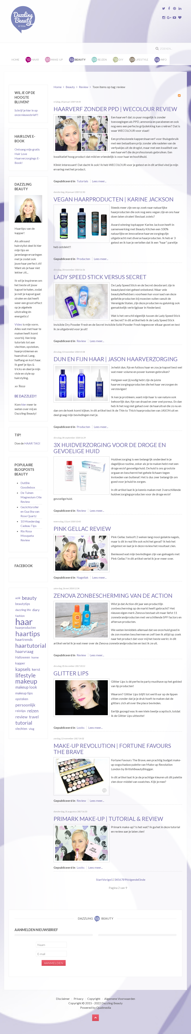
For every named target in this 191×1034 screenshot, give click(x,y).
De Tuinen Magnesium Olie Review (31, 497)
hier (23, 404)
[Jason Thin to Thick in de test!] (81, 383)
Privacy (78, 998)
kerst (36, 669)
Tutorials (82, 181)
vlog (31, 728)
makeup (26, 681)
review (21, 716)
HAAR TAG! (32, 443)
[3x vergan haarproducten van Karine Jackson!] (81, 223)
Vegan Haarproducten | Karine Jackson (113, 199)
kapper (20, 663)
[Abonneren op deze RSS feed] (179, 95)
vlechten (21, 729)
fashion (20, 615)
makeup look (26, 687)
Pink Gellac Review (82, 528)
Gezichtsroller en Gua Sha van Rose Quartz (30, 511)
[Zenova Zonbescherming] (81, 619)
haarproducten (25, 628)
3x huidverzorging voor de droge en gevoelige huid (110, 447)
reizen (32, 710)
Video (18, 324)
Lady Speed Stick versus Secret (100, 277)
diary (36, 610)
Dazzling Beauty (112, 1003)
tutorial (23, 723)
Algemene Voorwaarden (119, 998)
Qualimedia (103, 1007)
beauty (29, 598)
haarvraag (24, 651)
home (35, 657)
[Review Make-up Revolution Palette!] (81, 776)
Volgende (132, 879)
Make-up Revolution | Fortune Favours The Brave (112, 748)
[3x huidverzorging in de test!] (81, 475)
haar (24, 622)
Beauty (70, 87)
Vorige (106, 879)
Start (99, 879)
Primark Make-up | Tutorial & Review (108, 818)
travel (34, 717)
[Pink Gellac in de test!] (81, 552)
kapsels (22, 669)
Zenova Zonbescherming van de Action (113, 595)
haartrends (24, 639)
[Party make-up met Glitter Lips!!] (81, 697)
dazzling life (23, 609)
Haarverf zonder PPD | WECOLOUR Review (115, 109)
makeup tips (24, 693)
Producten (83, 258)
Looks (80, 727)
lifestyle (25, 675)
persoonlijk (25, 705)
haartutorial (30, 645)
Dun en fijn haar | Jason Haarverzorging (116, 359)
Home (15, 59)
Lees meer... (99, 181)
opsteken (21, 699)
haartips (27, 634)
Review (83, 87)
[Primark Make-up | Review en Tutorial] (81, 842)
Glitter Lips (71, 673)
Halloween (22, 657)
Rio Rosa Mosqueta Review (27, 535)
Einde (141, 879)
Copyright (93, 998)
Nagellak (82, 577)
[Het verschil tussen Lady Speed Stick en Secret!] (81, 301)
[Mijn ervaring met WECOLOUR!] (81, 133)
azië (17, 598)
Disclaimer (63, 998)
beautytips (22, 604)
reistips (20, 711)
